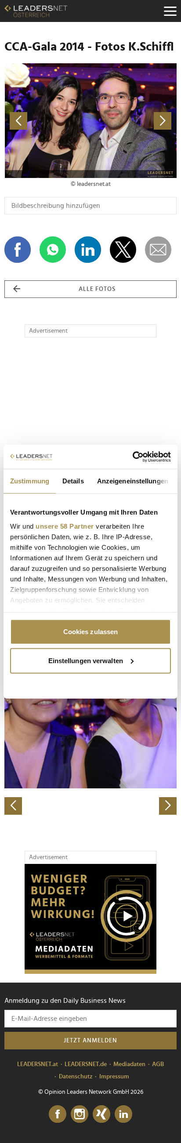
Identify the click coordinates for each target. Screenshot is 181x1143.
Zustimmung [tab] (29, 481)
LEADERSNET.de (86, 1064)
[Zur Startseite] (35, 11)
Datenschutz (76, 1077)
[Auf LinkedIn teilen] (88, 249)
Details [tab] (73, 481)
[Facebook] (57, 1114)
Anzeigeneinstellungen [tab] (132, 481)
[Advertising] (90, 919)
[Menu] (170, 11)
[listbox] (90, 730)
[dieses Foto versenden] (158, 249)
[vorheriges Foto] (47, 120)
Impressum (114, 1077)
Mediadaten (129, 1064)
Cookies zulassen (90, 631)
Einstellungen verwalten (85, 660)
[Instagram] (79, 1114)
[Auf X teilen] (123, 249)
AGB (158, 1064)
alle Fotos (97, 289)
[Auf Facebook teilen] (17, 249)
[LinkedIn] (123, 1114)
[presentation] (13, 806)
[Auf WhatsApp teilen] (53, 249)
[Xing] (101, 1114)
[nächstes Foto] (133, 120)
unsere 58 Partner (65, 526)
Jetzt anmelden (90, 1041)
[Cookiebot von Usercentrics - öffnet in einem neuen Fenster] (132, 456)
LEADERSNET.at (37, 1064)
